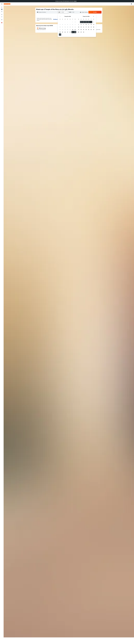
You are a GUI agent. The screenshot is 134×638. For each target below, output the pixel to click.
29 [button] (72, 32)
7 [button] (78, 24)
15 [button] (72, 27)
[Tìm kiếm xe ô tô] (1, 11)
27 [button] (67, 32)
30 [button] (75, 32)
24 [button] (60, 32)
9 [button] (83, 24)
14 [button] (70, 27)
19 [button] (91, 27)
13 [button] (67, 27)
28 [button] (70, 32)
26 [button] (65, 32)
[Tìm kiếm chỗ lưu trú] (1, 9)
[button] (133, 1)
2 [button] (83, 22)
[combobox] (47, 12)
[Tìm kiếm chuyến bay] (1, 7)
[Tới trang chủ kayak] (7, 4)
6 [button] (67, 24)
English (75, 1)
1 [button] (72, 22)
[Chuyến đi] (1, 20)
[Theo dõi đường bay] (1, 17)
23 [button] (75, 29)
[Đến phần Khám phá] (1, 14)
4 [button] (62, 24)
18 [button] (62, 29)
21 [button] (70, 29)
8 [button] (72, 24)
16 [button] (75, 27)
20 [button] (67, 29)
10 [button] (60, 27)
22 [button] (72, 29)
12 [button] (91, 24)
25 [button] (62, 32)
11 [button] (62, 27)
